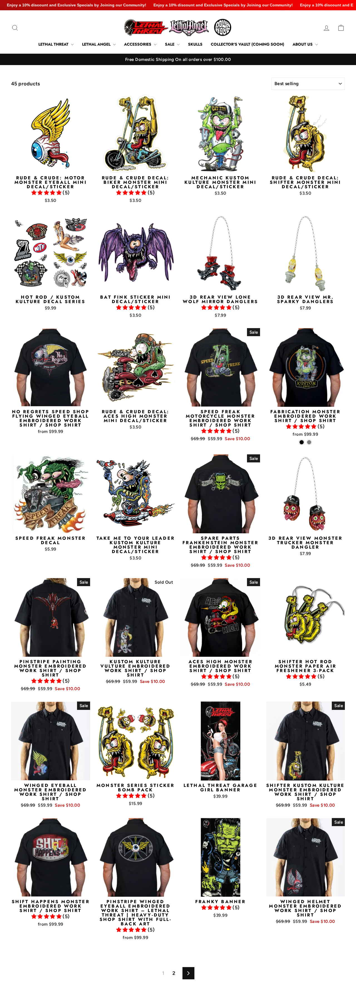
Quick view (50, 166)
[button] (47, 193)
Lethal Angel (97, 44)
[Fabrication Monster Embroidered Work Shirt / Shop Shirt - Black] (301, 442)
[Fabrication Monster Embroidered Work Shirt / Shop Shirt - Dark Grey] (309, 442)
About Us (303, 44)
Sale (170, 44)
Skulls (195, 44)
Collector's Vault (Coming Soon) (247, 44)
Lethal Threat (54, 44)
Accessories (138, 44)
